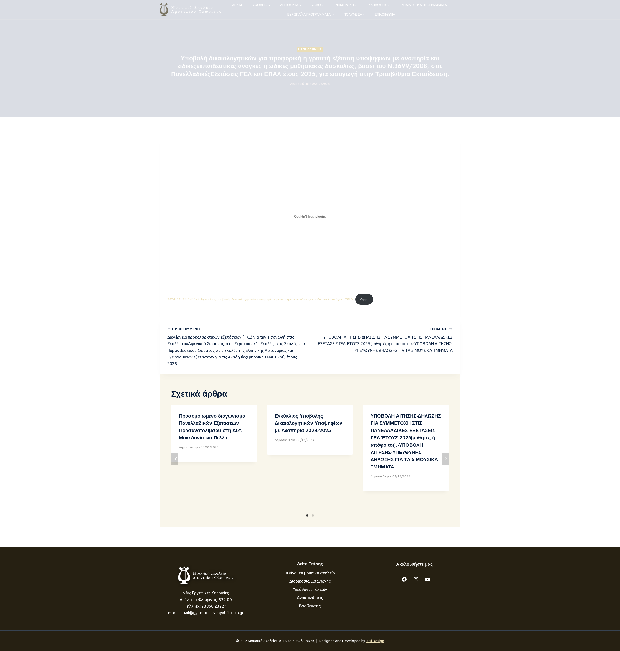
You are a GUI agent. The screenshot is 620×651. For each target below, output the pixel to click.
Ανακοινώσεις (310, 597)
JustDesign (375, 641)
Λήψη (364, 299)
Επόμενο (445, 459)
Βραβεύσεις (310, 605)
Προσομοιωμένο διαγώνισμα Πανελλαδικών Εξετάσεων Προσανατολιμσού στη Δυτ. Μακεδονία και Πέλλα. (212, 427)
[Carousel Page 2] (313, 515)
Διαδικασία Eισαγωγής (310, 581)
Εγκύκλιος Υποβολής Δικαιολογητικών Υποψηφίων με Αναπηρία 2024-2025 (308, 423)
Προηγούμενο (174, 459)
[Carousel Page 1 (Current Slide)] (307, 515)
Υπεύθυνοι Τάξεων (310, 589)
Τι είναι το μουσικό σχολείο (310, 573)
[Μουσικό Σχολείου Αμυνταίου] (191, 9)
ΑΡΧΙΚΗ (237, 5)
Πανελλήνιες (310, 49)
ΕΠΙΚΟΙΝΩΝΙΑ (385, 14)
